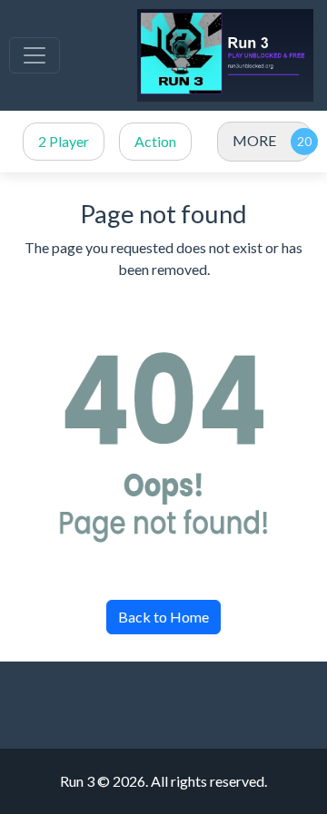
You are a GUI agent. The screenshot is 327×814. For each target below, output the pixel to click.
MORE (254, 140)
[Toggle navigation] (34, 55)
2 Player (63, 141)
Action (155, 141)
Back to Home (163, 616)
